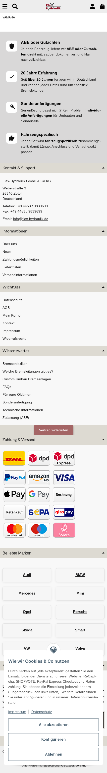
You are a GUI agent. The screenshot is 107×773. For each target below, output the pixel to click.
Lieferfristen (11, 267)
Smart (80, 630)
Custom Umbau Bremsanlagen (26, 379)
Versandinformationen (19, 275)
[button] (92, 6)
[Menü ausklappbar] (4, 6)
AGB (6, 308)
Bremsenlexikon (15, 364)
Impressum (17, 712)
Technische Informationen (22, 410)
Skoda (26, 630)
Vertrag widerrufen (53, 430)
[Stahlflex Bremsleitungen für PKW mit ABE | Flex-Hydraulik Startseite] (53, 6)
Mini (80, 593)
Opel (27, 611)
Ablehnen (53, 754)
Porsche (80, 611)
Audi (27, 575)
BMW (80, 575)
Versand (81, 765)
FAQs (6, 387)
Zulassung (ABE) (15, 418)
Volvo (80, 648)
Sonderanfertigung (17, 402)
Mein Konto (11, 315)
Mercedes (26, 593)
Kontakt (8, 323)
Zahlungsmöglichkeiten (20, 259)
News (6, 252)
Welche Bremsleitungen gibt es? (27, 371)
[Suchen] (15, 6)
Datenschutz (41, 712)
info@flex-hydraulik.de (30, 219)
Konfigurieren (53, 739)
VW (27, 648)
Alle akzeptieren (53, 724)
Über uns (9, 244)
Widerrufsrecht (14, 338)
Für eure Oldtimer (16, 394)
